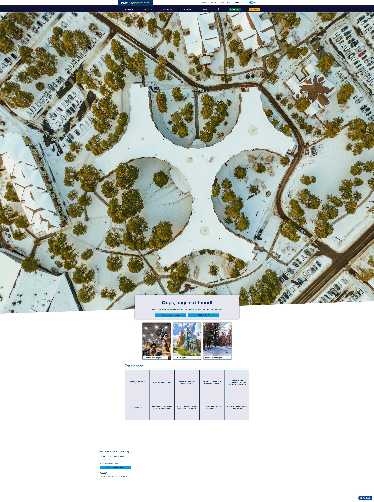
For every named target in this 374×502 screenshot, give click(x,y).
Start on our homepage (171, 315)
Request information (115, 467)
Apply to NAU (203, 315)
